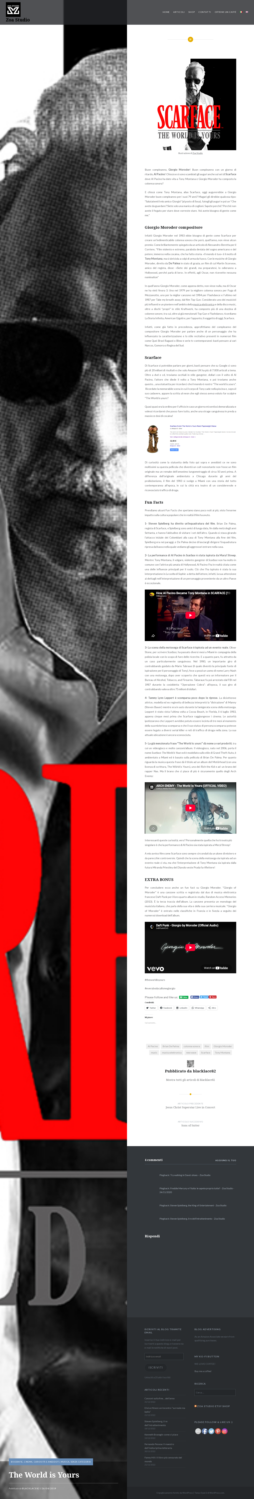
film (207, 1046)
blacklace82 (31, 1488)
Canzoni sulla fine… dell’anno (159, 1398)
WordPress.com (216, 1492)
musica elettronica (203, 304)
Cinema (28, 1462)
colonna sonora (192, 1046)
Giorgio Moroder (223, 1046)
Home (166, 12)
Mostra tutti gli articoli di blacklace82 (190, 1080)
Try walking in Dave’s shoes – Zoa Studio (190, 1175)
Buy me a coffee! (203, 1371)
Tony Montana (222, 1052)
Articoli (179, 12)
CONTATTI (204, 12)
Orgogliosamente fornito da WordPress (174, 1492)
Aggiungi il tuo (225, 1160)
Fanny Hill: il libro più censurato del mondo (163, 1459)
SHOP (191, 12)
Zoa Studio (18, 20)
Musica (65, 1462)
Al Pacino (153, 1046)
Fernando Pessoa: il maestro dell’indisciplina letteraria (159, 1446)
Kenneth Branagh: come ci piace (161, 1434)
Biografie (17, 1462)
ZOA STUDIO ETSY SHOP (213, 1406)
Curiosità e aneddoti (47, 1462)
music (154, 1052)
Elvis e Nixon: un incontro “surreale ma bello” (164, 1409)
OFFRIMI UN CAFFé (225, 12)
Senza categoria (81, 1462)
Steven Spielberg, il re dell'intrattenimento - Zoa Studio (197, 1218)
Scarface (205, 1052)
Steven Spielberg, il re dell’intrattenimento (155, 1423)
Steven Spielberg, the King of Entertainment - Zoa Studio (198, 1205)
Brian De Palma (171, 1046)
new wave (191, 1052)
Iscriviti (155, 1367)
